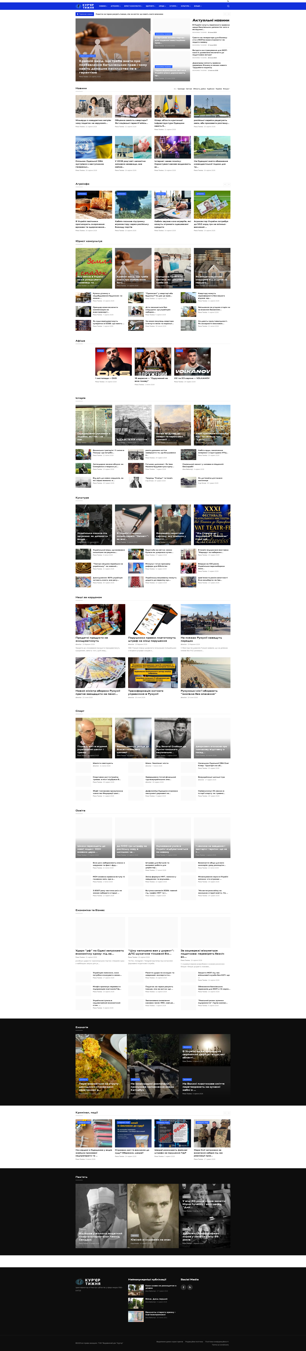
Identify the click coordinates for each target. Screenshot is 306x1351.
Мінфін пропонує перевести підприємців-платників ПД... (107, 987)
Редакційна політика (194, 1341)
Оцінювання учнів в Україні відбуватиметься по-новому (172, 848)
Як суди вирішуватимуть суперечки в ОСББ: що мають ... (108, 322)
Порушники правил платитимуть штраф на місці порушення (152, 639)
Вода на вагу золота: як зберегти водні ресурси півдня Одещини (211, 224)
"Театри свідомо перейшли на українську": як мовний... (108, 565)
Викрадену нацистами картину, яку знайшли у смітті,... (171, 536)
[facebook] (183, 1287)
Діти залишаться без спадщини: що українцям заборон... (157, 309)
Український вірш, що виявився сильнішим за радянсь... (109, 551)
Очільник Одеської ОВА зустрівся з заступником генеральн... (90, 164)
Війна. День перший (156, 1299)
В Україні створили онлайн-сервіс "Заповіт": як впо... (133, 536)
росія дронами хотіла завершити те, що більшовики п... (160, 452)
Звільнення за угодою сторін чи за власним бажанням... (214, 308)
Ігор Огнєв (121, 442)
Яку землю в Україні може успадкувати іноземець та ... (90, 279)
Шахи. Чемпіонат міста (156, 763)
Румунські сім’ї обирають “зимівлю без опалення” (199, 692)
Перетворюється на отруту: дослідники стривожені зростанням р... (99, 1087)
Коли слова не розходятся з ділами (160, 1287)
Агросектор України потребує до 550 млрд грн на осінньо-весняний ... (132, 224)
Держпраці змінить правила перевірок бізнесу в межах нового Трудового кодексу (209, 65)
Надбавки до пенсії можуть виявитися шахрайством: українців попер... (170, 1153)
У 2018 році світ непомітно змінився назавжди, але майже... (130, 164)
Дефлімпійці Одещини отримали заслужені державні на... (161, 792)
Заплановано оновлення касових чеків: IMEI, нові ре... (160, 1001)
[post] (113, 49)
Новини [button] (102, 6)
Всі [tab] (175, 89)
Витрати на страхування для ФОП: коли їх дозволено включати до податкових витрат (209, 52)
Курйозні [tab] (210, 89)
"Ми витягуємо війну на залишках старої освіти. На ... (213, 891)
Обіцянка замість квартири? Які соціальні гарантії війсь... (131, 122)
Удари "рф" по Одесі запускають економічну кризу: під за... (100, 952)
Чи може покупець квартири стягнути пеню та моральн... (159, 322)
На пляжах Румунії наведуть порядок (201, 639)
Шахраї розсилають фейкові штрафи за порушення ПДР (92, 1151)
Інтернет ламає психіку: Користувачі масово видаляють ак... (172, 164)
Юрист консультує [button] (132, 6)
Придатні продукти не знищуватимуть (92, 639)
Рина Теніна (83, 77)
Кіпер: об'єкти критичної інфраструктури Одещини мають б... (169, 123)
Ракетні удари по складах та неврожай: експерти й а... (159, 974)
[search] (228, 6)
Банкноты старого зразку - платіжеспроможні (160, 1313)
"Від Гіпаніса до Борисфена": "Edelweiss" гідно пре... (212, 536)
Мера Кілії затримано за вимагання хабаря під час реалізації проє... (129, 1153)
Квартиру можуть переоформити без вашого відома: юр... (211, 295)
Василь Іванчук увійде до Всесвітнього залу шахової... (133, 749)
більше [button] (226, 89)
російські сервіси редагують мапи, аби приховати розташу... (211, 122)
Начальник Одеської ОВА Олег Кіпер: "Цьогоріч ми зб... (213, 764)
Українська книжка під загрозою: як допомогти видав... (92, 536)
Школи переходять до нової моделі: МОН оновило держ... (91, 848)
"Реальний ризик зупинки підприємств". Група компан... (213, 1001)
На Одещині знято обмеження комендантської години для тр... (211, 164)
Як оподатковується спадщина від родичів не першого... (211, 279)
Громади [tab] (181, 89)
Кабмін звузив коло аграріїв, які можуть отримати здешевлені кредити (94, 224)
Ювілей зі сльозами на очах (151, 1239)
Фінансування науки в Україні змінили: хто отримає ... (213, 877)
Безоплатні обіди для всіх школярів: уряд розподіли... (212, 864)
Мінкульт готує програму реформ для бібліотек (157, 565)
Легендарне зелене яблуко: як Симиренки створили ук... (108, 465)
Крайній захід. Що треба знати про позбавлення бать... (132, 279)
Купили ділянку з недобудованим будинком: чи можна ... (107, 295)
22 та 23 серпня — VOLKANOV (192, 378)
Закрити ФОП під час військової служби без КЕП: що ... (214, 975)
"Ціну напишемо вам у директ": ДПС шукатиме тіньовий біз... (151, 952)
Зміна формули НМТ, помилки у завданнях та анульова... (160, 877)
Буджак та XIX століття (132, 439)
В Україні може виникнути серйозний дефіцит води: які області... (204, 1054)
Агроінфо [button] (115, 6)
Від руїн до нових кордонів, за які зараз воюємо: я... (108, 479)
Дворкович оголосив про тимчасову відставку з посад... (211, 749)
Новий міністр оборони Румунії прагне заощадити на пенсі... (98, 692)
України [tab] (219, 89)
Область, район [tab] (199, 89)
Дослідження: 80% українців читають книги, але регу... (108, 578)
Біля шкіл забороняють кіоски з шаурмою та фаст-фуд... (109, 864)
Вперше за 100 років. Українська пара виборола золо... (211, 566)
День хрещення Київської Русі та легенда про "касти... (212, 436)
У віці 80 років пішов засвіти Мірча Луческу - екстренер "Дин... (204, 1204)
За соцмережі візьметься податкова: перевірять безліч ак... (202, 953)
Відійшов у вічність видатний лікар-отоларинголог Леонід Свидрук (100, 1236)
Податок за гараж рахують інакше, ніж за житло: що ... (159, 987)
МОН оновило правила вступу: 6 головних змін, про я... (109, 877)
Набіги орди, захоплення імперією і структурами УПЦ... (213, 451)
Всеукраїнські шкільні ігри (211, 777)
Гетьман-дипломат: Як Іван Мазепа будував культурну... (159, 465)
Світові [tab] (189, 89)
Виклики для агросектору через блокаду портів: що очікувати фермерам (169, 224)
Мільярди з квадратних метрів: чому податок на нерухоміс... (93, 122)
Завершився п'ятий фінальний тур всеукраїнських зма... (160, 778)
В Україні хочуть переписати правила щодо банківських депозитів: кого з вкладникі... (211, 27)
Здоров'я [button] (150, 6)
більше (197, 6)
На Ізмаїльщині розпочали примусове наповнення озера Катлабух (152, 1087)
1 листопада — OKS (106, 378)
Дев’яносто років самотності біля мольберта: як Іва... (213, 578)
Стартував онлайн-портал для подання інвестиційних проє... (170, 40)
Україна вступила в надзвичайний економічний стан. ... (106, 1002)
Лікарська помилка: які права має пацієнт (114, 14)
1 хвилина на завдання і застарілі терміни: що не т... (211, 848)
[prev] (225, 14)
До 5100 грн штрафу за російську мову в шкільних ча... (132, 848)
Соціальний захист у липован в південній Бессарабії (203, 465)
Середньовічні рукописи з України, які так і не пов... (93, 436)
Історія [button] (172, 6)
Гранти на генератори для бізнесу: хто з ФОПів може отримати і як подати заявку (209, 39)
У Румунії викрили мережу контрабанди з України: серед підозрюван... (211, 1153)
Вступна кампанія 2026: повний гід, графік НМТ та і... (161, 891)
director (79, 644)
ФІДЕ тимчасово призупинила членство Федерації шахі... (108, 792)
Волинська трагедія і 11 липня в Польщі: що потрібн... (108, 451)
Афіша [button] (161, 6)
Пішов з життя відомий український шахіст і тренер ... (92, 749)
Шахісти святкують (103, 763)
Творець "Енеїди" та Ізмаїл (159, 478)
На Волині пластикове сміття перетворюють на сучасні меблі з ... (203, 1087)
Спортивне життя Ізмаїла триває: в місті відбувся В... (107, 778)
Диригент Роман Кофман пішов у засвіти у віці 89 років (201, 1236)
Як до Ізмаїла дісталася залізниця (210, 479)
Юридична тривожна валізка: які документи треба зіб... (170, 279)
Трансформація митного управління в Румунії (145, 692)
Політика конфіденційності (217, 1341)
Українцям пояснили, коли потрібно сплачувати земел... (107, 974)
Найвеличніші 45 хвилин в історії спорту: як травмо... (211, 792)
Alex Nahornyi (188, 469)
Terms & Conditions (220, 1345)
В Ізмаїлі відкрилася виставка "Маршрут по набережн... (213, 551)
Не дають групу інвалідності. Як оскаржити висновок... (213, 322)
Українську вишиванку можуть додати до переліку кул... (161, 578)
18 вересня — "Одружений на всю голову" (151, 379)
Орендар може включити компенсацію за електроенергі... (105, 309)
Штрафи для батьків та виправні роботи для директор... (157, 865)
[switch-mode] (228, 1)
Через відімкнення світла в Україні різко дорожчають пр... (170, 73)
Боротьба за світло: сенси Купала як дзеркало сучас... (159, 551)
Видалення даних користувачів (169, 1341)
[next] (228, 14)
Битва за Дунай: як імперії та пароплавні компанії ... (169, 436)
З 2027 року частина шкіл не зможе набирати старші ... (107, 891)
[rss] (190, 1287)
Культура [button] (185, 6)
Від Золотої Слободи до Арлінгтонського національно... (171, 749)
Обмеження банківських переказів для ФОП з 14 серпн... (214, 987)
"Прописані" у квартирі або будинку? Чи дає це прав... (159, 294)
